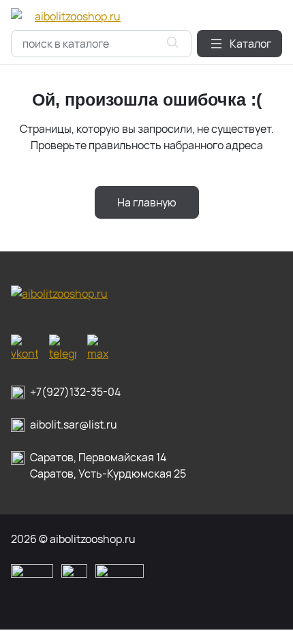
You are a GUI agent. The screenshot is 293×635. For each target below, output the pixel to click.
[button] (239, 43)
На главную (146, 202)
